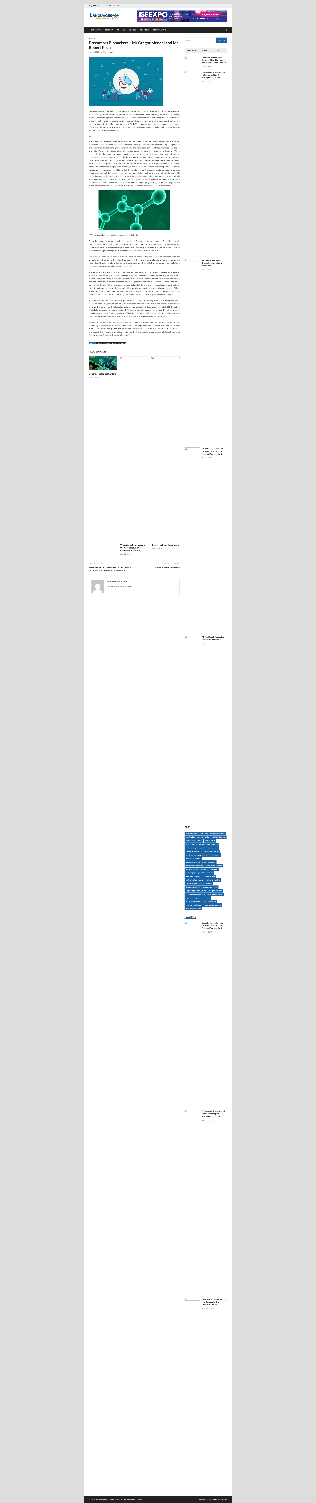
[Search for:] (206, 40)
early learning (191, 848)
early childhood (191, 844)
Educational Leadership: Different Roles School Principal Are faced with (212, 451)
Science (132, 30)
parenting (214, 869)
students (207, 898)
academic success (192, 834)
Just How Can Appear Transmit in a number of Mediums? (212, 263)
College (121, 30)
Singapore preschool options (196, 891)
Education (96, 30)
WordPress (213, 1499)
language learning (192, 869)
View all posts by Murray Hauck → (120, 586)
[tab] (191, 50)
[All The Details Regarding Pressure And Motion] (192, 637)
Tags (218, 50)
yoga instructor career (213, 905)
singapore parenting (210, 887)
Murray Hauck (108, 52)
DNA (114, 343)
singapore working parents (195, 894)
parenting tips (191, 873)
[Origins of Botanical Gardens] (103, 364)
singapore (208, 883)
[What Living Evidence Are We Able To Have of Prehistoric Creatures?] (134, 450)
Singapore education (193, 887)
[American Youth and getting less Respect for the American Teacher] (192, 1299)
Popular (191, 50)
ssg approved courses (215, 894)
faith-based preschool (193, 851)
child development (218, 837)
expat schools (213, 848)
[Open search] (226, 30)
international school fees (195, 866)
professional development (195, 880)
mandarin (204, 869)
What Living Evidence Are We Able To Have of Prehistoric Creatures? (132, 548)
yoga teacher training (193, 909)
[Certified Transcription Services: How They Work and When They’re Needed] (192, 58)
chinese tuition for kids (194, 841)
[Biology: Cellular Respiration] (165, 450)
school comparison (213, 880)
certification (190, 837)
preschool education (205, 873)
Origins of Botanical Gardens (102, 374)
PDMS (123, 343)
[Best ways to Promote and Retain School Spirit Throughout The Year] (192, 72)
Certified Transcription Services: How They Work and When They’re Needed (214, 60)
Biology (109, 30)
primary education (208, 876)
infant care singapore (193, 858)
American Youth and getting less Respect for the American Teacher (214, 1302)
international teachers (214, 866)
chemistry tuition (203, 837)
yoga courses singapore (194, 905)
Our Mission (118, 6)
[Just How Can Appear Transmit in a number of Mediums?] (192, 260)
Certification (159, 30)
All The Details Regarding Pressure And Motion (213, 638)
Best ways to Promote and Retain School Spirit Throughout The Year (213, 75)
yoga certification (209, 901)
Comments (206, 50)
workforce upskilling (193, 901)
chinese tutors (210, 841)
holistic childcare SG (211, 851)
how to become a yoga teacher (196, 855)
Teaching (144, 30)
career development (217, 834)
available (204, 834)
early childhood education (208, 844)
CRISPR (99, 343)
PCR (118, 343)
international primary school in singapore (200, 862)
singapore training (215, 891)
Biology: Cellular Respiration (165, 545)
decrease (107, 343)
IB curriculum (214, 855)
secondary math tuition (194, 883)
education (201, 848)
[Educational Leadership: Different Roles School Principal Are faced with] (192, 449)
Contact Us (108, 6)
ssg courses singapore (193, 898)
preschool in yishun (192, 876)
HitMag (224, 1499)
